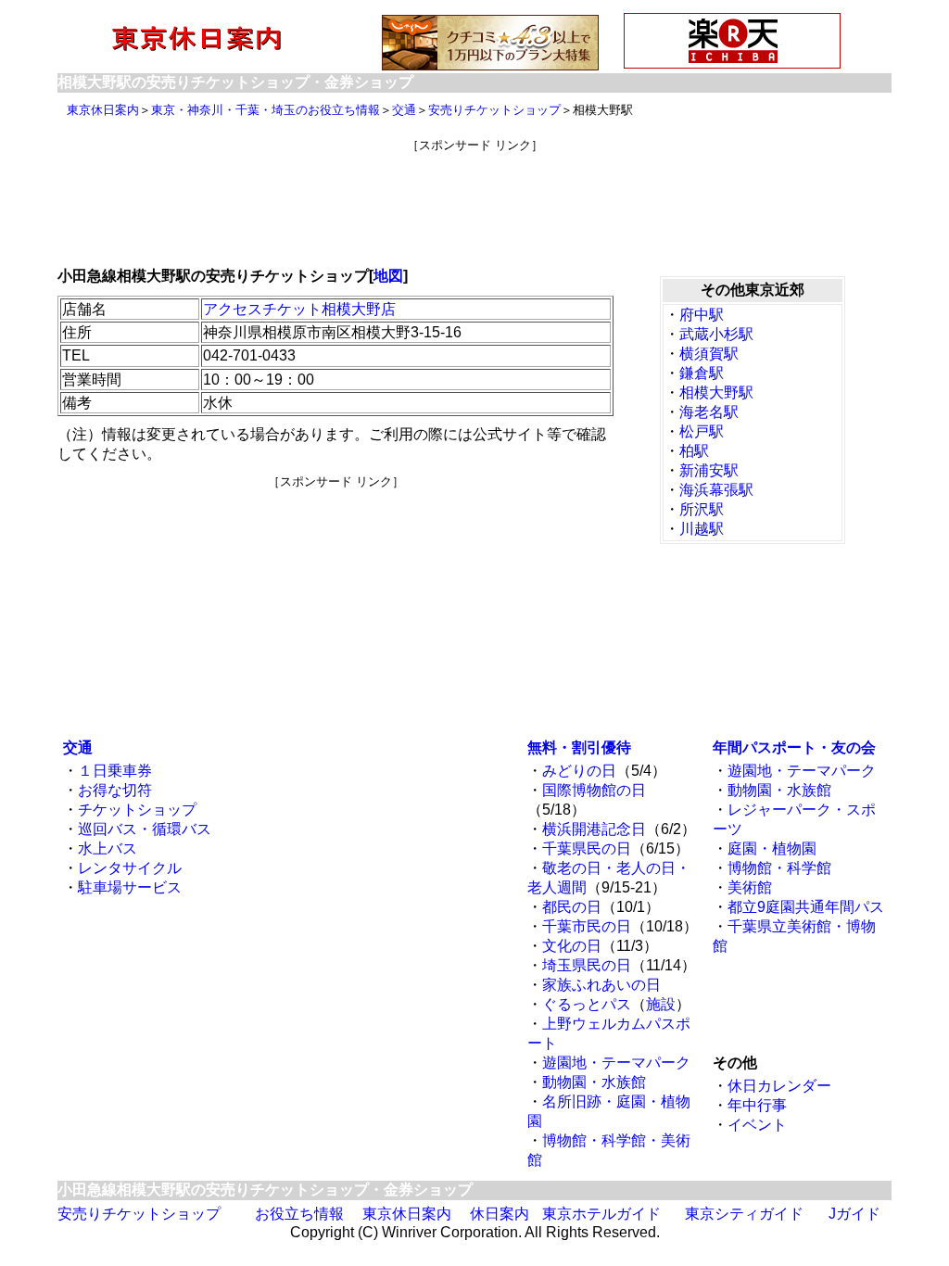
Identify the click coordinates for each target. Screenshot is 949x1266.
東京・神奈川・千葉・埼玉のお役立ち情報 (265, 110)
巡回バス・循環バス (144, 829)
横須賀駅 (709, 353)
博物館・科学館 (779, 868)
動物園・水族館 (594, 1082)
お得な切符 (115, 790)
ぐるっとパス (586, 1004)
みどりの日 (579, 771)
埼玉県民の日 (586, 965)
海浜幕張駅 (716, 490)
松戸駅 (701, 431)
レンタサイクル (130, 868)
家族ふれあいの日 (601, 985)
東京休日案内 (103, 110)
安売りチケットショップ (494, 110)
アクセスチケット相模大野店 (299, 309)
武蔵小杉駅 (716, 334)
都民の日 (571, 907)
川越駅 (701, 529)
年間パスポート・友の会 (794, 747)
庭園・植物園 (772, 848)
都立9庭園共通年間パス (806, 907)
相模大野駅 (716, 392)
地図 (388, 276)
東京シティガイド (744, 1214)
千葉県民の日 (586, 848)
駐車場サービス (130, 887)
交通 (404, 110)
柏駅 (694, 451)
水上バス (107, 848)
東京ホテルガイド (601, 1214)
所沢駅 (701, 509)
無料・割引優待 (579, 747)
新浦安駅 (709, 470)
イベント (757, 1125)
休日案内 (499, 1214)
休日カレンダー (779, 1086)
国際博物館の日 (594, 790)
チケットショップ (137, 809)
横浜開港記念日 (594, 829)
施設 (661, 1004)
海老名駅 (709, 412)
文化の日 (571, 946)
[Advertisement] (474, 195)
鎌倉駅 (701, 373)
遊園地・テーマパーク (616, 1062)
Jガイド (854, 1214)
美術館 (750, 887)
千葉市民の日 (586, 926)
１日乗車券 (115, 771)
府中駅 (701, 315)
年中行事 (757, 1105)
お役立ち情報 (299, 1214)
